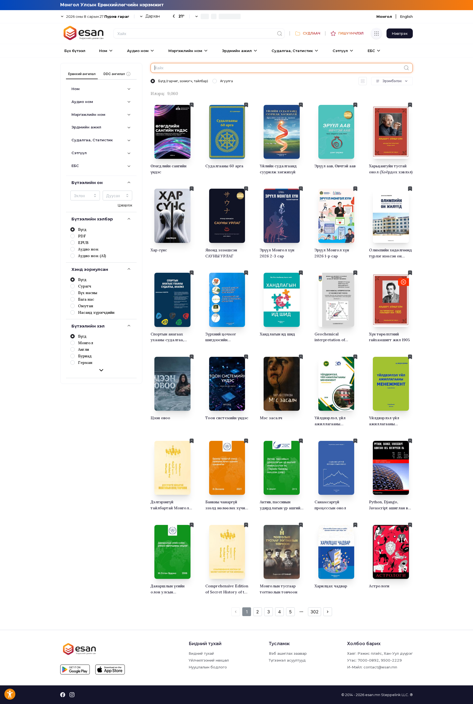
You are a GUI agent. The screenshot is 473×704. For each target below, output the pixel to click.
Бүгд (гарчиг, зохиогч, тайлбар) (183, 81)
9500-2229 (391, 660)
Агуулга (226, 81)
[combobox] (85, 195)
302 (314, 611)
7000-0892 (368, 660)
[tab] (82, 74)
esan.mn (372, 694)
